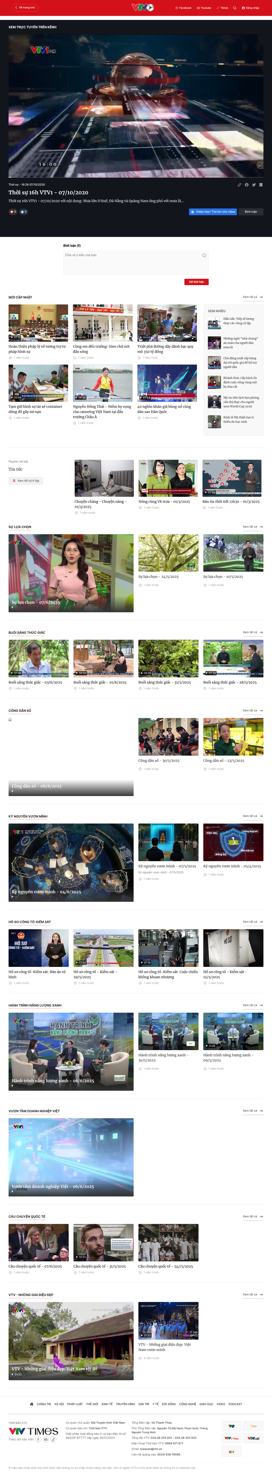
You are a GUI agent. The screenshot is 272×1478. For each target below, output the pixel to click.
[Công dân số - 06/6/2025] (71, 757)
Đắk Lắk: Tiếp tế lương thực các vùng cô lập (238, 321)
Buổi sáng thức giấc (27, 633)
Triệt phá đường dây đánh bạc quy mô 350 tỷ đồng (165, 349)
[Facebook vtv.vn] (38, 1439)
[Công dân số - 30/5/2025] (168, 737)
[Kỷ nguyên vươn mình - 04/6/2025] (71, 863)
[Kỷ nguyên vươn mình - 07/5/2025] (168, 842)
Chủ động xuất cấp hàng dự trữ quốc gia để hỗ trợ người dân (240, 362)
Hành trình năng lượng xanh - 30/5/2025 (163, 1057)
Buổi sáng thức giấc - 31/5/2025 (164, 682)
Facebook (185, 8)
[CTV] (232, 1438)
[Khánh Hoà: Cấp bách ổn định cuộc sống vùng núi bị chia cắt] (214, 382)
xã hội (59, 1404)
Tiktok (224, 8)
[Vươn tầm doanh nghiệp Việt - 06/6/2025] (71, 1157)
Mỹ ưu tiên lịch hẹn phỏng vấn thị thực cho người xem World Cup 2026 (241, 402)
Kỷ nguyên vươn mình (28, 816)
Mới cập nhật (20, 297)
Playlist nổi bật (18, 461)
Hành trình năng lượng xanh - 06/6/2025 (53, 1080)
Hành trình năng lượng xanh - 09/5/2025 (228, 1057)
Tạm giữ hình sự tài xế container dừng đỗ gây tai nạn (35, 409)
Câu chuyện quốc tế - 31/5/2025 (99, 1266)
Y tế (156, 1404)
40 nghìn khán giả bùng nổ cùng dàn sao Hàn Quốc (164, 409)
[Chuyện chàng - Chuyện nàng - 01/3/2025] (104, 478)
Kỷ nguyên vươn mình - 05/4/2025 (232, 866)
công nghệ (187, 1404)
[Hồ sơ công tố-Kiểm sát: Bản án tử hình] (39, 948)
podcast (235, 1404)
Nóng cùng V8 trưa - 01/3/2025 (164, 501)
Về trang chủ (27, 7)
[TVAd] (253, 1426)
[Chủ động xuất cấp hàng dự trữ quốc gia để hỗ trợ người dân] (214, 362)
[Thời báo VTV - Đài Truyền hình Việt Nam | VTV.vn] (34, 1431)
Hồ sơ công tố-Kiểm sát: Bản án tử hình (37, 974)
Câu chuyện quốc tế (27, 1217)
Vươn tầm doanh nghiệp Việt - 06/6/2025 (53, 1186)
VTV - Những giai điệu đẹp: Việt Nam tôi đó (54, 1368)
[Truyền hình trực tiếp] (142, 8)
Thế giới (92, 1404)
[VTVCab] (253, 1438)
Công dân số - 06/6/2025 (37, 786)
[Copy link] (239, 184)
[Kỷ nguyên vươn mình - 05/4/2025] (233, 842)
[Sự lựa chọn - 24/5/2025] (168, 553)
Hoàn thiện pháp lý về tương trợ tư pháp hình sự (37, 349)
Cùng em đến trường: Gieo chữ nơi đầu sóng (101, 349)
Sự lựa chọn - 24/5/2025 (158, 576)
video (221, 1404)
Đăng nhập (252, 8)
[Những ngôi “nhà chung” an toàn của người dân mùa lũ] (214, 342)
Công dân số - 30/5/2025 (159, 760)
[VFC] (232, 1426)
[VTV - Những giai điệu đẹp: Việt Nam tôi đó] (71, 1341)
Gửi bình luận (196, 282)
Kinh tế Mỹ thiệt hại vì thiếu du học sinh (238, 420)
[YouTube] (46, 1439)
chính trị (44, 1404)
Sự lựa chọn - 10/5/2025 (223, 576)
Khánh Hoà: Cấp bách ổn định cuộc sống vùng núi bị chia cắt (240, 382)
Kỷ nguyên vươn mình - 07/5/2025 (167, 866)
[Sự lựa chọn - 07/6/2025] (71, 573)
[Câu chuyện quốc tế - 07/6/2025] (39, 1243)
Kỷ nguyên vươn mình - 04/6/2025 (46, 891)
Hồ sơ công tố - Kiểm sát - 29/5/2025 (95, 974)
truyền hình (125, 1404)
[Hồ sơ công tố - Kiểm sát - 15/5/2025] (233, 948)
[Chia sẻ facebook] (246, 184)
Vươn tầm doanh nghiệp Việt (34, 1111)
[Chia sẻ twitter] (253, 184)
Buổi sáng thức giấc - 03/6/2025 (35, 682)
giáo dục (206, 1404)
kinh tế (107, 1404)
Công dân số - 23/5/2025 (223, 760)
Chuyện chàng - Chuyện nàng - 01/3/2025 (101, 504)
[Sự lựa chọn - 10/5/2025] (233, 553)
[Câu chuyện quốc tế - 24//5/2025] (168, 1243)
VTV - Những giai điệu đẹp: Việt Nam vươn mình (164, 1347)
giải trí (143, 1404)
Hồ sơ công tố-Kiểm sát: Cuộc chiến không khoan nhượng (168, 974)
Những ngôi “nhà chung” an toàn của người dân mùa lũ (240, 343)
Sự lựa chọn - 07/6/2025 (36, 602)
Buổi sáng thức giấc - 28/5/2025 (230, 682)
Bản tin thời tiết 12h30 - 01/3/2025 (231, 501)
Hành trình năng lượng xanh (35, 1005)
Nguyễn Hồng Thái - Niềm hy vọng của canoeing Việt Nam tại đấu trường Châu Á (102, 411)
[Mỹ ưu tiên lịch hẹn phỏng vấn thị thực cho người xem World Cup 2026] (214, 402)
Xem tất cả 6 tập (28, 480)
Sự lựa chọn (20, 527)
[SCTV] (232, 1451)
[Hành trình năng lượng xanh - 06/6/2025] (71, 1052)
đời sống (169, 1404)
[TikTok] (53, 1439)
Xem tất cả (250, 297)
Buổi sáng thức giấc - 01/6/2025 (99, 682)
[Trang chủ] (31, 1405)
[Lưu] (261, 184)
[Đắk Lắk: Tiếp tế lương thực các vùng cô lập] (214, 323)
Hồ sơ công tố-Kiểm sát (30, 922)
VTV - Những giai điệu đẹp (31, 1295)
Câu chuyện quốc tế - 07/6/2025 (35, 1266)
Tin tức (16, 469)
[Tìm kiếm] (234, 8)
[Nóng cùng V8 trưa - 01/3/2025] (168, 478)
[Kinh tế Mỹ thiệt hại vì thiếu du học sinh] (214, 421)
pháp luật (75, 1404)
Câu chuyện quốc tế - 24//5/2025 (165, 1266)
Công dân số (20, 711)
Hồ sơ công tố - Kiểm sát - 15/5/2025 (225, 974)
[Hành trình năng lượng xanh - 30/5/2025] (168, 1031)
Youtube (206, 8)
